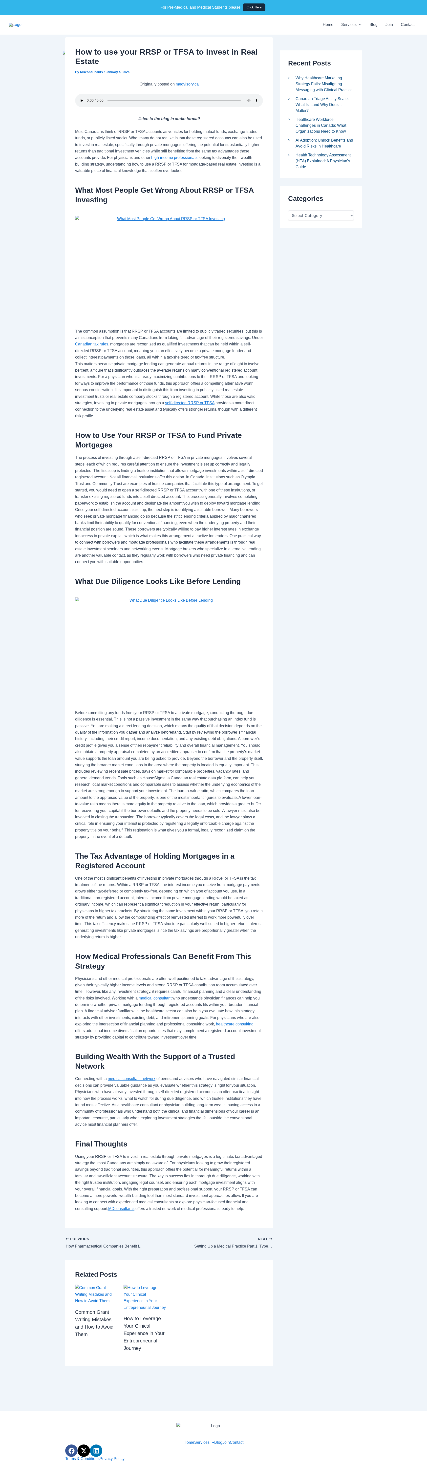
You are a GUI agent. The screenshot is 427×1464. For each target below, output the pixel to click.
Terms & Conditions (82, 1459)
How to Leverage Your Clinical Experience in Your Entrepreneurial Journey (144, 1333)
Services (349, 24)
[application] (359, 25)
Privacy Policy (112, 1459)
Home (328, 24)
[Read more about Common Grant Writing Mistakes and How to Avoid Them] (96, 1294)
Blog (373, 24)
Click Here (254, 7)
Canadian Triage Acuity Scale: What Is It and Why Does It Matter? (322, 105)
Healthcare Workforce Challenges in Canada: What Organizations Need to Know (321, 125)
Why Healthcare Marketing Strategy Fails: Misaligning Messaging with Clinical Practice (324, 84)
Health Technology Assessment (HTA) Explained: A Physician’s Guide (323, 161)
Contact (407, 24)
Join (389, 24)
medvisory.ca (187, 84)
